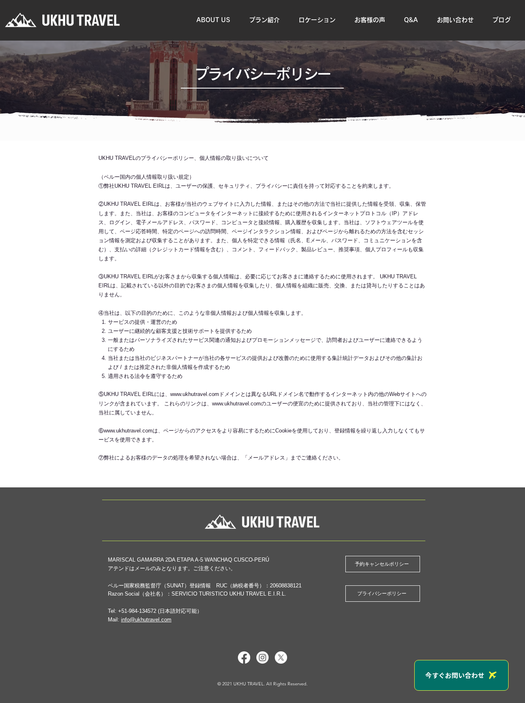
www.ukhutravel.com (194, 394)
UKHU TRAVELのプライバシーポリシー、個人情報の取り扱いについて (183, 158)
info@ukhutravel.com (146, 620)
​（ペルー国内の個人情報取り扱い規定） (146, 177)
